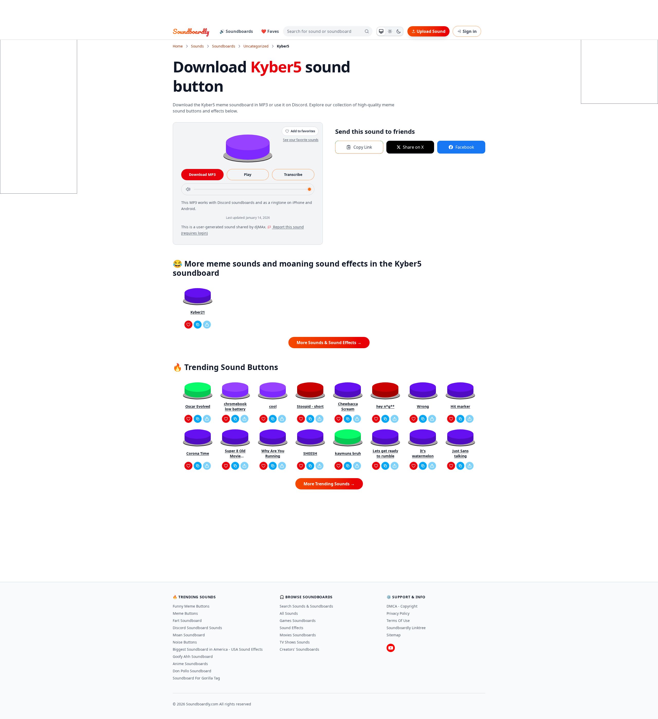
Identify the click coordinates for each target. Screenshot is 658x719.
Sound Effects (291, 627)
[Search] (366, 31)
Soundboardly (191, 31)
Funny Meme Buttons (191, 606)
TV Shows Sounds (295, 642)
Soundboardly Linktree (406, 627)
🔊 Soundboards (236, 31)
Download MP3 (202, 174)
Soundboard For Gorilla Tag (196, 678)
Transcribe (293, 174)
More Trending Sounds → (329, 484)
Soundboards (223, 46)
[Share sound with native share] (207, 324)
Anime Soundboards (190, 663)
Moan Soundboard (189, 634)
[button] (247, 147)
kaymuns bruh (348, 453)
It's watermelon (423, 453)
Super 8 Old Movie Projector (235, 453)
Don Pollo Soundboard (192, 670)
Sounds (197, 46)
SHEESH (310, 453)
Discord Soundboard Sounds (197, 627)
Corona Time (197, 453)
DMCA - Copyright (402, 606)
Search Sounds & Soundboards (306, 606)
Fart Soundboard (187, 620)
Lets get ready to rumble (385, 453)
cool (273, 406)
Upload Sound (431, 31)
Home (178, 46)
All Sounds (289, 613)
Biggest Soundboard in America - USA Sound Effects (218, 649)
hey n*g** (385, 406)
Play (247, 174)
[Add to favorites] (188, 324)
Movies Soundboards (298, 634)
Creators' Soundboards (299, 649)
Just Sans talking (460, 453)
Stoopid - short (310, 406)
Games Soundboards (298, 620)
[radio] (381, 31)
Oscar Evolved (197, 406)
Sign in (470, 31)
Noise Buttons (185, 642)
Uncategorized (256, 46)
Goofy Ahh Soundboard (193, 656)
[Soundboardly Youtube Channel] (391, 648)
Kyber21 (197, 312)
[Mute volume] (188, 189)
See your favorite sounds (300, 140)
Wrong (423, 406)
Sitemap (394, 634)
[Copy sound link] (198, 324)
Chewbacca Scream (348, 406)
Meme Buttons (185, 613)
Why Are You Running (272, 453)
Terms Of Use (398, 620)
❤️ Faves (270, 31)
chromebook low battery (235, 406)
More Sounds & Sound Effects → (329, 342)
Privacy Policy (398, 613)
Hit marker (460, 406)
